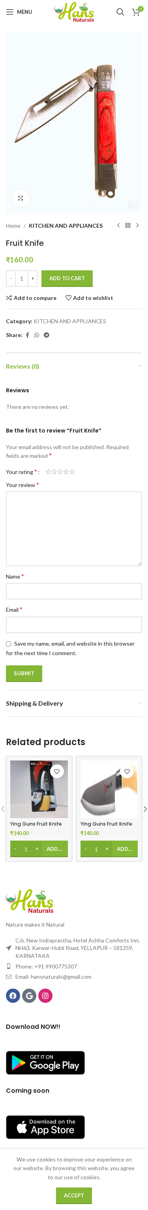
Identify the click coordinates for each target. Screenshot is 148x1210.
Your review (22, 484)
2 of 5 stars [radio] (54, 471)
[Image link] (29, 900)
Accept (74, 1195)
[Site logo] (74, 11)
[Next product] (137, 225)
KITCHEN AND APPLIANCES (66, 225)
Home (13, 225)
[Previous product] (118, 225)
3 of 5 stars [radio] (60, 471)
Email (14, 609)
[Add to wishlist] (57, 771)
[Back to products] (128, 225)
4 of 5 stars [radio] (66, 471)
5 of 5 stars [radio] (72, 471)
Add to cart (67, 278)
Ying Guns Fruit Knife (36, 823)
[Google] (29, 996)
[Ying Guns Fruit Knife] (39, 789)
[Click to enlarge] (21, 198)
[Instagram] (45, 996)
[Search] (120, 12)
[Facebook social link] (27, 335)
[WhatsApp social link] (36, 335)
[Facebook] (13, 996)
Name (15, 576)
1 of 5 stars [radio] (48, 471)
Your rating (21, 471)
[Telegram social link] (46, 335)
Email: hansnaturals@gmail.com (53, 976)
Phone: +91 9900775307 (46, 966)
